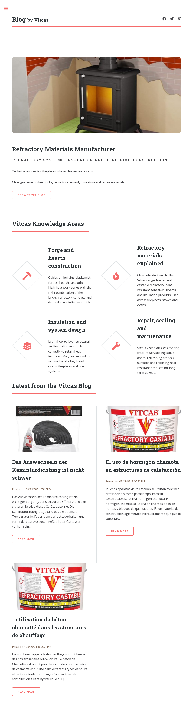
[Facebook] (164, 19)
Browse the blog (31, 194)
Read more (26, 539)
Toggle (8, 8)
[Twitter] (172, 19)
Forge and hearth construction (64, 258)
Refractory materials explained (151, 255)
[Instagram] (179, 19)
